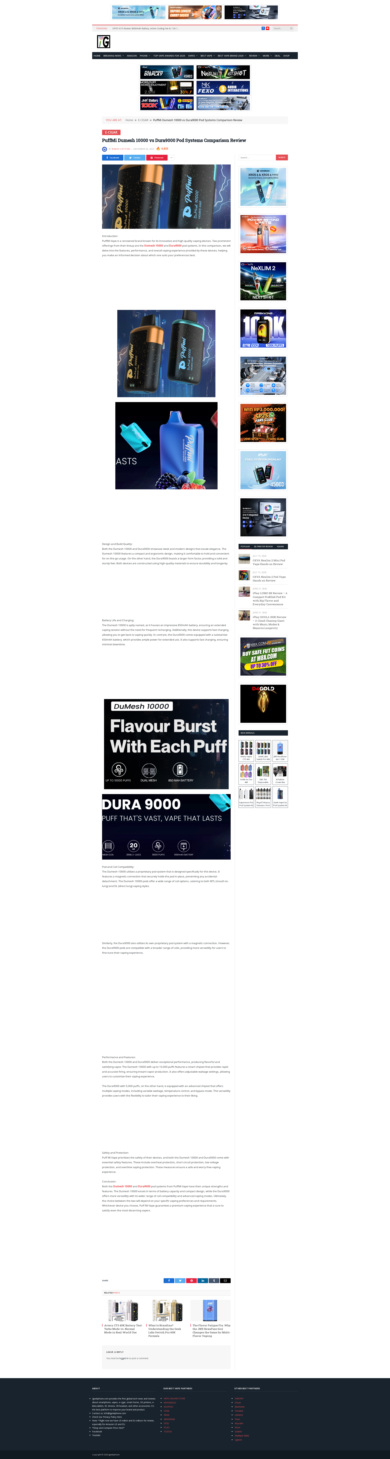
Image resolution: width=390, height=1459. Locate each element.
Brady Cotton (121, 148)
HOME (97, 55)
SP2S (166, 1423)
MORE (266, 55)
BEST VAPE (206, 55)
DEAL (277, 55)
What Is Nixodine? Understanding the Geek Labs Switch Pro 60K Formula (164, 1331)
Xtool (237, 1427)
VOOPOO (168, 1406)
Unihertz (239, 1414)
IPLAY (167, 1427)
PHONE (144, 55)
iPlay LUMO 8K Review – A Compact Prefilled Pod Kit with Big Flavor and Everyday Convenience (270, 598)
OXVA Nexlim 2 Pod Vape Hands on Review (269, 578)
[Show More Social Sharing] (171, 158)
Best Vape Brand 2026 (231, 55)
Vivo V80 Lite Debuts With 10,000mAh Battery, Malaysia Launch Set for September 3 (146, 28)
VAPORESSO (170, 1402)
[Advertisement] (166, 284)
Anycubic (239, 1423)
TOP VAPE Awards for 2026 (169, 55)
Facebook (97, 1431)
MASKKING (169, 1419)
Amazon (132, 55)
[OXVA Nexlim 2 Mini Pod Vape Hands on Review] (244, 559)
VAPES (191, 55)
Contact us (97, 1413)
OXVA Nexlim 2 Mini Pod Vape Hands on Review (269, 562)
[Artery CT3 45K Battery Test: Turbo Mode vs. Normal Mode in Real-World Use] (122, 1310)
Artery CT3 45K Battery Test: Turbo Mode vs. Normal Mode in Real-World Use (123, 1329)
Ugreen (238, 1439)
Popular (245, 546)
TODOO (168, 1431)
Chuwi (238, 1402)
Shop (286, 55)
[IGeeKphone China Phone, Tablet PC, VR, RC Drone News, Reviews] (103, 42)
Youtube (96, 1435)
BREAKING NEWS (112, 55)
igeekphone (114, 1454)
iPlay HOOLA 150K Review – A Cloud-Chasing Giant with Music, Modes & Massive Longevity (269, 622)
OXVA (166, 1410)
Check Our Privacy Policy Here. (107, 1416)
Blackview (240, 1406)
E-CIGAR (111, 132)
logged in (123, 1358)
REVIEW (253, 55)
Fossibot (239, 1410)
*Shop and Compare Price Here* (108, 1427)
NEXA (166, 1414)
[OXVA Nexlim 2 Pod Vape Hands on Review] (244, 575)
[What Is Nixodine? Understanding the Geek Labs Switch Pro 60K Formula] (166, 1310)
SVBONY (239, 1398)
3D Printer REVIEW (263, 546)
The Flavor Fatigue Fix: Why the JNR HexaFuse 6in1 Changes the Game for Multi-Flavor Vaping (212, 1331)
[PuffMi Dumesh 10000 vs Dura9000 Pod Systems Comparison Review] (166, 196)
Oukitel (238, 1431)
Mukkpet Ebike (242, 1435)
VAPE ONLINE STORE (174, 1398)
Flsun (237, 1419)
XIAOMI (280, 546)
